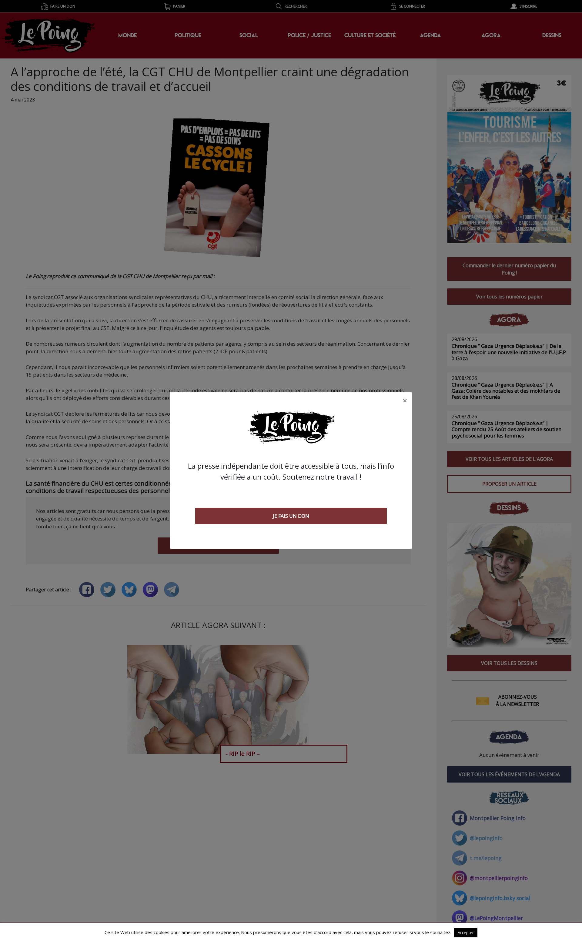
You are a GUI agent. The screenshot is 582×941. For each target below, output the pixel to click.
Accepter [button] (466, 932)
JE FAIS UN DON (291, 516)
